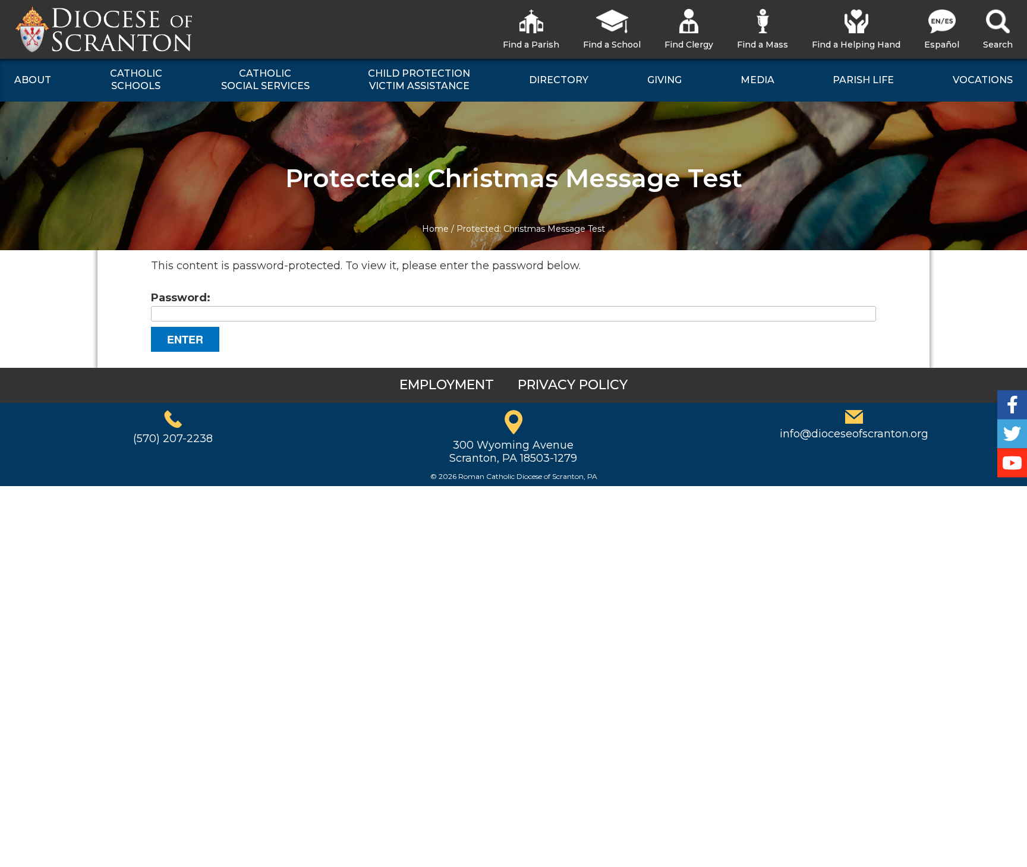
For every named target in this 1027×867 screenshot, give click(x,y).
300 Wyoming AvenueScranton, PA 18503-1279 (513, 452)
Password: (180, 297)
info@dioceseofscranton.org (854, 433)
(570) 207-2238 (173, 438)
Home (435, 228)
